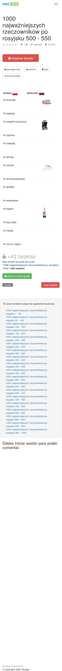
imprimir (32, 69)
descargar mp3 (13, 69)
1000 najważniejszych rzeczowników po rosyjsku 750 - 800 (26, 404)
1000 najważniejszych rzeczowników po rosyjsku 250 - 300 (26, 345)
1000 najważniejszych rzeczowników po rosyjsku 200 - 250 (26, 338)
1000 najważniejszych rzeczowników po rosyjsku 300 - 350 (26, 351)
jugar (46, 69)
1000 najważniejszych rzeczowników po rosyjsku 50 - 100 (26, 318)
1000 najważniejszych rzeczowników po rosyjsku (30, 265)
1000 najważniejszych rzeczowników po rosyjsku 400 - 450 (26, 365)
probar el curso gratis (18, 276)
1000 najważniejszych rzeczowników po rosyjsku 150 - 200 (26, 331)
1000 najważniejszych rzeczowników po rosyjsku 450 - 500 (26, 371)
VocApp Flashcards (12, 666)
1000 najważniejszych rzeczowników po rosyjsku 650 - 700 (26, 391)
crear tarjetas (50, 285)
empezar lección (22, 58)
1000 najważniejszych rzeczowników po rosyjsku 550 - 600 (26, 378)
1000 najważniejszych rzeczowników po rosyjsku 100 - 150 (26, 325)
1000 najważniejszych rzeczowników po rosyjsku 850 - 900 (26, 417)
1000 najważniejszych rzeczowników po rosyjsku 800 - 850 (26, 411)
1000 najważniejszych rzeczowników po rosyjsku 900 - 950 (26, 424)
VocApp (52, 44)
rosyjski (7, 284)
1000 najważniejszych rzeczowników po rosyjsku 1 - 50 (26, 312)
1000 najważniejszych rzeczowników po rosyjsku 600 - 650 (26, 384)
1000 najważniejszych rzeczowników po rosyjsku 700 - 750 (26, 398)
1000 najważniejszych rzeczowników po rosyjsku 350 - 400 (26, 358)
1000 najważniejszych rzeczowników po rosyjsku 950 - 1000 (26, 431)
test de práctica (13, 75)
